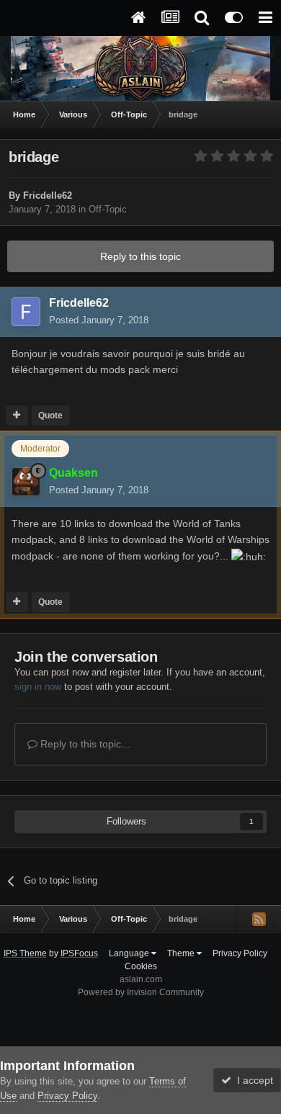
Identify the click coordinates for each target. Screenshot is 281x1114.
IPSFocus (79, 953)
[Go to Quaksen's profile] (26, 481)
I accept (252, 1080)
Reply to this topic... (83, 744)
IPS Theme (25, 953)
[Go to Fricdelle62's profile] (26, 311)
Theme (182, 953)
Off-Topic (108, 209)
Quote (50, 415)
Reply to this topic (140, 256)
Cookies (141, 966)
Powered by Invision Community (141, 992)
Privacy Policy (240, 953)
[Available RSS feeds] (258, 919)
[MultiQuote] (17, 415)
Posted (98, 320)
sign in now (37, 686)
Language (130, 953)
